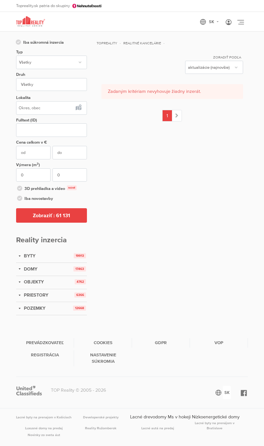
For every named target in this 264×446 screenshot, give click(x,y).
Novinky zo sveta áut (44, 435)
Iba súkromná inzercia (43, 42)
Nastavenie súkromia (103, 358)
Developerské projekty (100, 417)
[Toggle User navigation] (228, 22)
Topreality (107, 43)
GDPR (161, 342)
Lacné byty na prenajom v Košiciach (43, 417)
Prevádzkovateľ (45, 342)
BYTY (29, 255)
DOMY (30, 269)
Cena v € (31, 142)
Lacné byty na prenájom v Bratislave (214, 425)
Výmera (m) (28, 164)
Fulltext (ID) (26, 120)
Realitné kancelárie (142, 43)
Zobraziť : (51, 215)
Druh (20, 74)
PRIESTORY (35, 295)
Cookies (103, 342)
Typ (19, 51)
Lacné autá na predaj (157, 428)
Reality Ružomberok (101, 428)
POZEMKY (34, 308)
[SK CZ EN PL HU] (212, 22)
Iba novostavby (38, 198)
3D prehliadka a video (49, 188)
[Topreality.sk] (30, 21)
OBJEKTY (33, 281)
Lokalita (23, 97)
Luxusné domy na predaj (44, 428)
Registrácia (45, 354)
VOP (218, 342)
